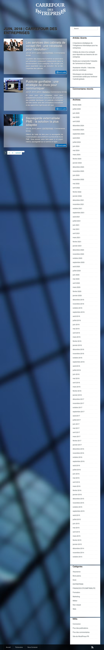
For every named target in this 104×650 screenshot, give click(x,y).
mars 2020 (76, 287)
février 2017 (77, 440)
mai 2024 (76, 150)
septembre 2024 (78, 133)
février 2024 (77, 158)
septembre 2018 (78, 361)
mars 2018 (76, 386)
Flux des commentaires (81, 632)
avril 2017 (76, 432)
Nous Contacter (33, 647)
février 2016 (77, 490)
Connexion (77, 624)
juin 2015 (76, 523)
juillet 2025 (77, 109)
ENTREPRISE (48, 53)
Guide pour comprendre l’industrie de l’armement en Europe (85, 62)
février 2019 (77, 341)
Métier (75, 600)
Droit (74, 580)
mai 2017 (76, 428)
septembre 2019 (78, 312)
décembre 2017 (78, 399)
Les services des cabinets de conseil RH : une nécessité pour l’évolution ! (45, 45)
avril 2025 (76, 121)
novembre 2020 (78, 254)
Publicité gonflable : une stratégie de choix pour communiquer (42, 84)
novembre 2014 (78, 552)
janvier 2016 (77, 494)
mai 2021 (76, 229)
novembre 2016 (78, 453)
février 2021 (77, 241)
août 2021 (76, 216)
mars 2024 (76, 154)
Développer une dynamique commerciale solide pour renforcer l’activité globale (85, 76)
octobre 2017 (77, 407)
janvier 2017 (77, 444)
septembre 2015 (78, 511)
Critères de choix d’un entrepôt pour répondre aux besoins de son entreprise (85, 54)
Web (74, 609)
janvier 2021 (77, 245)
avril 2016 (76, 482)
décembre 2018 (78, 349)
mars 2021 (76, 237)
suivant (18, 152)
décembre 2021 (78, 200)
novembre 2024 (78, 129)
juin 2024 (76, 146)
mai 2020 (76, 279)
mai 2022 (76, 183)
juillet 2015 (77, 519)
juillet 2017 (77, 420)
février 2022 (77, 192)
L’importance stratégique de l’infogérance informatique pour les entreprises (85, 45)
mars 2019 (76, 337)
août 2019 (76, 316)
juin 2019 (76, 324)
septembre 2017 (78, 411)
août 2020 (76, 266)
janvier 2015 (77, 544)
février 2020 (77, 291)
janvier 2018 (77, 395)
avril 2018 (76, 382)
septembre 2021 (78, 212)
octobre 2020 (77, 258)
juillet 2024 (77, 142)
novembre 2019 (78, 303)
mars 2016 (76, 486)
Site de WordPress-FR (81, 636)
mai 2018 (76, 378)
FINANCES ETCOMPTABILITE (84, 588)
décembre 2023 (78, 167)
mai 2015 (76, 527)
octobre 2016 (77, 457)
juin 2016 (76, 473)
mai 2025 (76, 117)
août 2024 (76, 138)
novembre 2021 (78, 204)
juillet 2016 (77, 469)
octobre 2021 (77, 208)
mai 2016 (76, 478)
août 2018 (76, 366)
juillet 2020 (77, 270)
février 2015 (77, 540)
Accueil (8, 647)
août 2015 (76, 515)
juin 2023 (76, 175)
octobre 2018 (77, 357)
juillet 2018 (77, 370)
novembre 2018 (78, 353)
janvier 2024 (77, 162)
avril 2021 (76, 233)
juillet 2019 (77, 320)
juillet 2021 (77, 221)
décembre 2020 (78, 250)
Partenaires (19, 647)
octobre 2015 (77, 507)
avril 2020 (76, 283)
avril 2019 (76, 332)
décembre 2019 (78, 299)
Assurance (76, 571)
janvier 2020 (77, 295)
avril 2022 (76, 187)
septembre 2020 (78, 262)
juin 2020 (76, 274)
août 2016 (76, 465)
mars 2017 (76, 436)
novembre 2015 (78, 502)
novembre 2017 (78, 403)
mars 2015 (76, 536)
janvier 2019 (77, 345)
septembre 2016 (78, 461)
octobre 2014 (77, 556)
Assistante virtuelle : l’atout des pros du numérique (84, 68)
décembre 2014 (78, 548)
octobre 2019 (77, 308)
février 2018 (77, 391)
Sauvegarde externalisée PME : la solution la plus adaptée (43, 121)
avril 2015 (76, 531)
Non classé (77, 604)
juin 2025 (76, 113)
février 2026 (77, 104)
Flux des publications (80, 628)
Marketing (46, 92)
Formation (76, 592)
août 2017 (76, 415)
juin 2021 (76, 225)
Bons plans (77, 575)
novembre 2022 (78, 179)
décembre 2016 (78, 449)
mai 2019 (76, 328)
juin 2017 (76, 424)
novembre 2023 (78, 171)
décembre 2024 (78, 125)
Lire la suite (62, 72)
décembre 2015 (78, 498)
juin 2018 (76, 374)
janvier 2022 (77, 196)
